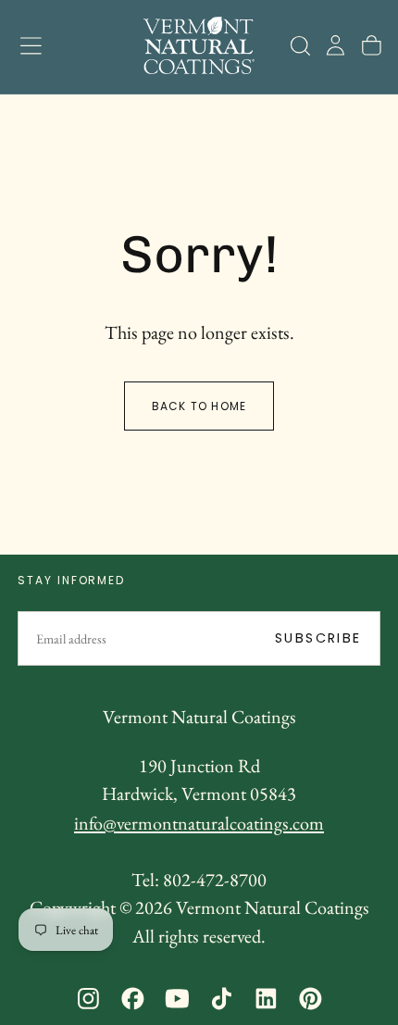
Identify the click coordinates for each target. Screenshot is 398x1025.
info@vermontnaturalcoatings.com (199, 823)
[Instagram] (88, 998)
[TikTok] (221, 998)
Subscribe (318, 638)
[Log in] (335, 45)
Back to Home (199, 406)
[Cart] (371, 45)
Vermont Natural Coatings (199, 717)
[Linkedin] (266, 998)
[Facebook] (132, 998)
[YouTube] (177, 998)
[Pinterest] (310, 998)
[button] (31, 45)
